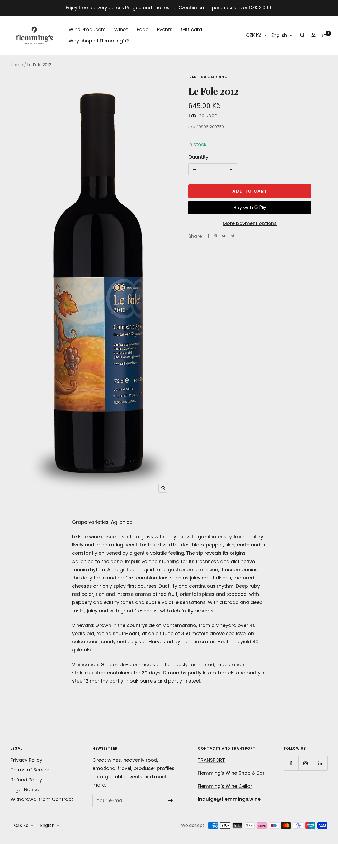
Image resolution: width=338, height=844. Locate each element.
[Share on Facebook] (208, 236)
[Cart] (324, 35)
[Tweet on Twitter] (224, 236)
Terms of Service (30, 769)
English (279, 35)
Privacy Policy (26, 760)
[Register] (170, 800)
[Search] (302, 35)
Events (164, 29)
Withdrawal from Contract (42, 799)
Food (143, 29)
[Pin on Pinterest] (215, 236)
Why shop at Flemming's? (99, 40)
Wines (121, 29)
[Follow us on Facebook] (291, 763)
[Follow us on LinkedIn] (320, 763)
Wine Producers (87, 29)
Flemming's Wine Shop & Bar (231, 773)
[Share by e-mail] (232, 236)
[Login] (313, 35)
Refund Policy (26, 779)
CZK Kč (254, 35)
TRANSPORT (211, 760)
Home (17, 65)
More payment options (250, 223)
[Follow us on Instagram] (305, 763)
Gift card (191, 29)
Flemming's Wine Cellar (225, 786)
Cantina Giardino (208, 76)
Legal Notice (25, 789)
